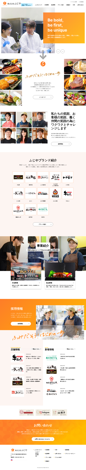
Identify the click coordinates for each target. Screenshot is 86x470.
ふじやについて (38, 4)
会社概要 (37, 454)
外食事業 (47, 4)
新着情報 (67, 449)
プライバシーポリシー (70, 453)
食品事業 (53, 4)
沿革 (36, 456)
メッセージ (37, 451)
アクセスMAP (58, 457)
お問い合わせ (80, 4)
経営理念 (37, 453)
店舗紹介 (68, 4)
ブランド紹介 (61, 4)
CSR (74, 4)
